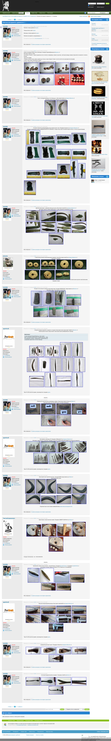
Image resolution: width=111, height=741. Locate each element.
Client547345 (75, 565)
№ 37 (35, 328)
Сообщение (16, 34)
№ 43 (35, 602)
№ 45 (35, 673)
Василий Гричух (63, 565)
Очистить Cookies (40, 735)
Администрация (20, 720)
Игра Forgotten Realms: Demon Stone (99, 154)
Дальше (20, 19)
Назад (10, 19)
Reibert (72, 401)
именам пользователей (33, 725)
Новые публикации (83, 16)
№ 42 (35, 564)
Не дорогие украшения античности (99, 43)
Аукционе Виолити (74, 127)
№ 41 (35, 518)
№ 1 (35, 26)
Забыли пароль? (100, 7)
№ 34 (35, 206)
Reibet (70, 476)
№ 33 (35, 126)
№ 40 (35, 475)
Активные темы (11, 720)
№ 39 (35, 437)
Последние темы (29, 720)
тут (41, 35)
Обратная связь (49, 731)
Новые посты (32, 731)
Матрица (94, 34)
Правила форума (30, 735)
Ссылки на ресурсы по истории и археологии (41, 44)
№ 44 (35, 643)
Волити (68, 675)
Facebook (85, 13)
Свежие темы (24, 731)
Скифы (93, 38)
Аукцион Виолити (69, 98)
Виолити (57, 52)
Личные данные (17, 35)
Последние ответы (39, 720)
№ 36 (35, 287)
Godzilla (95, 35)
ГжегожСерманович (38, 38)
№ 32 (35, 96)
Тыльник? (94, 23)
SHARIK (95, 44)
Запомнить (91, 5)
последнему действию (21, 725)
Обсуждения (15, 731)
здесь (37, 27)
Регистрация (91, 7)
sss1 (95, 24)
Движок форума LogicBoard (14, 735)
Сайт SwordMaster (6, 731)
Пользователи (40, 731)
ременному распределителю (66, 506)
